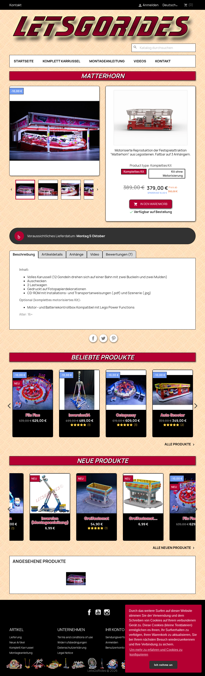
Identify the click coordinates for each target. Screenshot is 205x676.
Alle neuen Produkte (174, 548)
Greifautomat (79, 518)
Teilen (93, 338)
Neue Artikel (17, 642)
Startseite (24, 61)
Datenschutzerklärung (71, 647)
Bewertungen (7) (119, 254)
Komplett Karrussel (61, 61)
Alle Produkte (180, 444)
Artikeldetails (52, 254)
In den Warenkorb (150, 204)
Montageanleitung (107, 61)
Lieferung (15, 637)
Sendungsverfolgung (119, 637)
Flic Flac (173, 518)
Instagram (107, 612)
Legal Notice (65, 653)
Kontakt (15, 5)
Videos (140, 61)
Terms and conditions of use (75, 637)
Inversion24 (32, 415)
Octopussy (79, 415)
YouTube (98, 612)
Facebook (89, 612)
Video (94, 254)
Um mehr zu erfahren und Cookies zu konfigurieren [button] (156, 652)
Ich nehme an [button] (163, 664)
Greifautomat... (126, 518)
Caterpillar (172, 415)
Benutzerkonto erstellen (121, 647)
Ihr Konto (115, 629)
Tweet (103, 338)
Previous (9, 406)
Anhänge (76, 254)
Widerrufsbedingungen (72, 642)
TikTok (116, 612)
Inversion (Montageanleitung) (33, 520)
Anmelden (112, 642)
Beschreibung (24, 254)
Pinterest (114, 338)
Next (196, 406)
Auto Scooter (126, 415)
